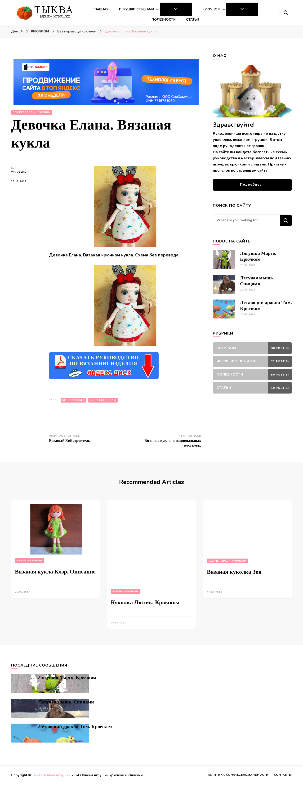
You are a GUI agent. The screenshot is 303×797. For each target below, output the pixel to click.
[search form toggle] (286, 12)
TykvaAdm (19, 172)
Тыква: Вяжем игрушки (51, 775)
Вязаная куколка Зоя (234, 572)
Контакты (283, 775)
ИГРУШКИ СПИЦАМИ (136, 9)
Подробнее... (252, 184)
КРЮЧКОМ (211, 9)
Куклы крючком (30, 560)
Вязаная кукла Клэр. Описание (55, 572)
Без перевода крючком (32, 112)
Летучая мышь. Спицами (66, 701)
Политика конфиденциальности (237, 775)
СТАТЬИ (192, 19)
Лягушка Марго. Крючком (67, 677)
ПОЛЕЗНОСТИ (164, 19)
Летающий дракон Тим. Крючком (75, 726)
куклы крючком (103, 400)
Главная (101, 9)
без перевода (73, 400)
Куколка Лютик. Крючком (145, 602)
